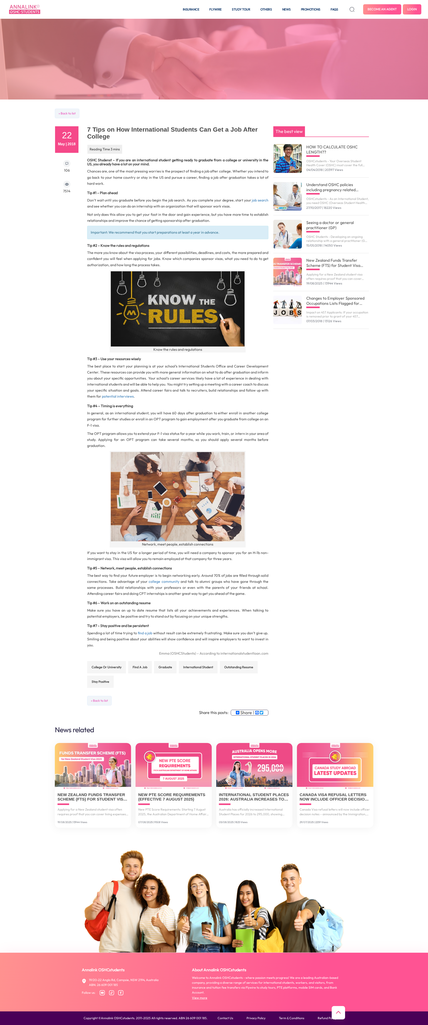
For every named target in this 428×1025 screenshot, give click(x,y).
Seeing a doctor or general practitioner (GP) (330, 225)
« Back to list (67, 113)
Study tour (241, 9)
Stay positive (100, 682)
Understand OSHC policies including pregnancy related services (331, 187)
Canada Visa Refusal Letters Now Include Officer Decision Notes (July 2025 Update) (334, 797)
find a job (145, 633)
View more (199, 998)
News (286, 9)
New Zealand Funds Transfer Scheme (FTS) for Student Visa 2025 (333, 263)
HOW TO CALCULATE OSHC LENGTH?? (332, 149)
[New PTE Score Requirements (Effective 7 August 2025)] (174, 766)
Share (246, 712)
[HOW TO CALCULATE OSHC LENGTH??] (287, 158)
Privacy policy (256, 1018)
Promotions (310, 9)
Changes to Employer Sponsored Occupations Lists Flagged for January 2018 (335, 301)
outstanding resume (238, 667)
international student (198, 667)
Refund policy (327, 1018)
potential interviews (117, 396)
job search (260, 200)
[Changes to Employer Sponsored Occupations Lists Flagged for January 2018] (287, 310)
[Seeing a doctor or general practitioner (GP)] (287, 234)
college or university (106, 667)
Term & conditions (291, 1018)
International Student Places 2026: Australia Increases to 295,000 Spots (254, 797)
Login (412, 9)
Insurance (191, 9)
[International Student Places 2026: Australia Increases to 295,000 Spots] (254, 766)
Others (266, 9)
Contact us (225, 1018)
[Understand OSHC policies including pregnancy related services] (287, 196)
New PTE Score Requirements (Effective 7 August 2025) (171, 797)
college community (164, 581)
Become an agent (382, 9)
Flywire (215, 9)
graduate (165, 667)
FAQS (334, 9)
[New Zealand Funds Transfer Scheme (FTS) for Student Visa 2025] (287, 272)
